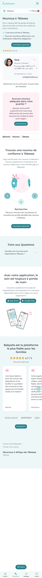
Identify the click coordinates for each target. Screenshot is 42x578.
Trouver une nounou (11, 447)
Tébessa (6, 455)
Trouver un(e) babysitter (12, 444)
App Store (14, 301)
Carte (22, 567)
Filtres (35, 11)
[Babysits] (9, 3)
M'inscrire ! (21, 426)
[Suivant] (39, 388)
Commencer (21, 124)
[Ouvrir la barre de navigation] (37, 3)
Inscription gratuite (21, 45)
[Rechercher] (4, 11)
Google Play (29, 301)
